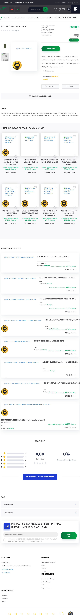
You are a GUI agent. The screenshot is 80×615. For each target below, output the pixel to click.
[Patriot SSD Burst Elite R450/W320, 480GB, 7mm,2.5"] (69, 146)
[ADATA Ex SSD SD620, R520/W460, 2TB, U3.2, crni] (30, 202)
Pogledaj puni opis (49, 71)
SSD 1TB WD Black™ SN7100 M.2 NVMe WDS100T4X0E (50, 222)
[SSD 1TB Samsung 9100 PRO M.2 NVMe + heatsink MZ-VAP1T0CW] (11, 202)
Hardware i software (18, 18)
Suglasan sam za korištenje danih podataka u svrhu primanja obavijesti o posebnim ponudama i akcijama (32, 597)
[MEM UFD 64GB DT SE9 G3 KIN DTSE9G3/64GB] (50, 146)
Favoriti (59, 9)
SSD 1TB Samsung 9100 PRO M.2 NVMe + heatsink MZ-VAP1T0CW (10, 222)
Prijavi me (69, 593)
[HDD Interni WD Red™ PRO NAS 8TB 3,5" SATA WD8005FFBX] (26, 335)
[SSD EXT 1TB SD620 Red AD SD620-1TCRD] (19, 371)
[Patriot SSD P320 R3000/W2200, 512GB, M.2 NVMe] (22, 313)
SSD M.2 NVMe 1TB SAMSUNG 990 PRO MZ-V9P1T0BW (10, 166)
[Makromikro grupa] (4, 9)
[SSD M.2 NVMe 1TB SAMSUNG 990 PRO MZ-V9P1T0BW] (11, 146)
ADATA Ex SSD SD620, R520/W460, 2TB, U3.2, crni (30, 222)
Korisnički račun (69, 9)
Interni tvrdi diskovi (49, 18)
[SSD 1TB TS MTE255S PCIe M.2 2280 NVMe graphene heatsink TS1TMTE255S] (30, 464)
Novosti (68, 2)
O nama (75, 2)
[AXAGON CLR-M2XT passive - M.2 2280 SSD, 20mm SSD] (24, 393)
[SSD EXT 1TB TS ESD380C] (25, 57)
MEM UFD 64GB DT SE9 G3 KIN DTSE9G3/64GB (50, 166)
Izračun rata (74, 40)
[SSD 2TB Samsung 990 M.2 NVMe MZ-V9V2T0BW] (69, 202)
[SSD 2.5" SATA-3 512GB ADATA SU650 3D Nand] (21, 271)
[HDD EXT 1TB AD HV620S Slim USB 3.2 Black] (30, 146)
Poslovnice (54, 2)
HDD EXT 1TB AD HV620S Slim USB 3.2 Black (30, 166)
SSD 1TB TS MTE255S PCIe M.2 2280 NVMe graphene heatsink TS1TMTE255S (22, 477)
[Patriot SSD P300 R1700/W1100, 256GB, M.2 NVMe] (22, 292)
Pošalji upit (51, 48)
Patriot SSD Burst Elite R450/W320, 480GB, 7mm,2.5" (69, 166)
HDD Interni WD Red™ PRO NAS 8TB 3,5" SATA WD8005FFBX (20, 349)
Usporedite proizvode (54, 9)
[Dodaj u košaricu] (17, 182)
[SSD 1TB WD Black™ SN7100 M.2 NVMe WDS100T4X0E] (50, 202)
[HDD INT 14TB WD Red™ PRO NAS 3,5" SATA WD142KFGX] (24, 427)
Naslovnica (5, 18)
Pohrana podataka (34, 18)
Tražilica (45, 9)
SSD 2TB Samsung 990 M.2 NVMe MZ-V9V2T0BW (69, 222)
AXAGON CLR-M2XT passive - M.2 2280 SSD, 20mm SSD (24, 405)
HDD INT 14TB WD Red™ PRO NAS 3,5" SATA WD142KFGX (19, 441)
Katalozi (62, 2)
